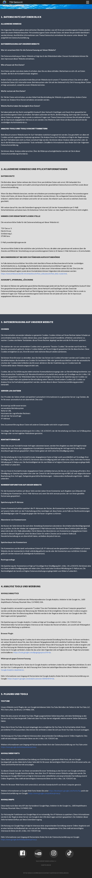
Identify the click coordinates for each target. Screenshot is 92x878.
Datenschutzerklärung (59, 873)
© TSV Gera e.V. (28, 873)
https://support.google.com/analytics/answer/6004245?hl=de (31, 679)
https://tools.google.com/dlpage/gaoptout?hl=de (32, 652)
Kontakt (46, 873)
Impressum (38, 873)
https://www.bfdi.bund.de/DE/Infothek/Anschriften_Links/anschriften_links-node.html (34, 274)
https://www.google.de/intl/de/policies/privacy (18, 747)
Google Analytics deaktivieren (12, 670)
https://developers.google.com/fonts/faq (65, 791)
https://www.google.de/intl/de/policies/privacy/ (19, 840)
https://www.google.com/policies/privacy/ (44, 793)
